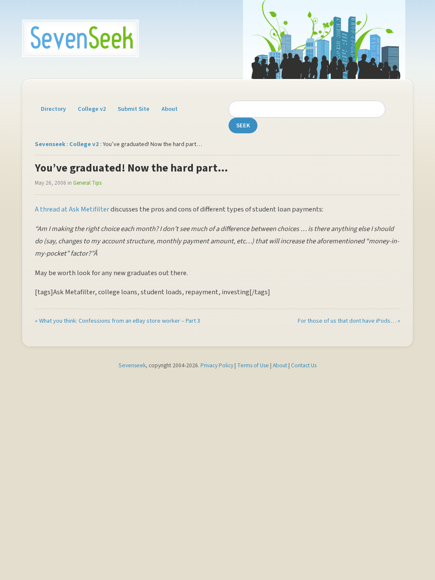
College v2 (92, 108)
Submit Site (134, 108)
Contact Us (303, 365)
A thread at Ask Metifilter (72, 209)
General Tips (87, 183)
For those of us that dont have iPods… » (349, 320)
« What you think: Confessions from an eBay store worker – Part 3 (117, 320)
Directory (53, 108)
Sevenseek (50, 144)
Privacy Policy (217, 365)
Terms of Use (253, 365)
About (169, 108)
